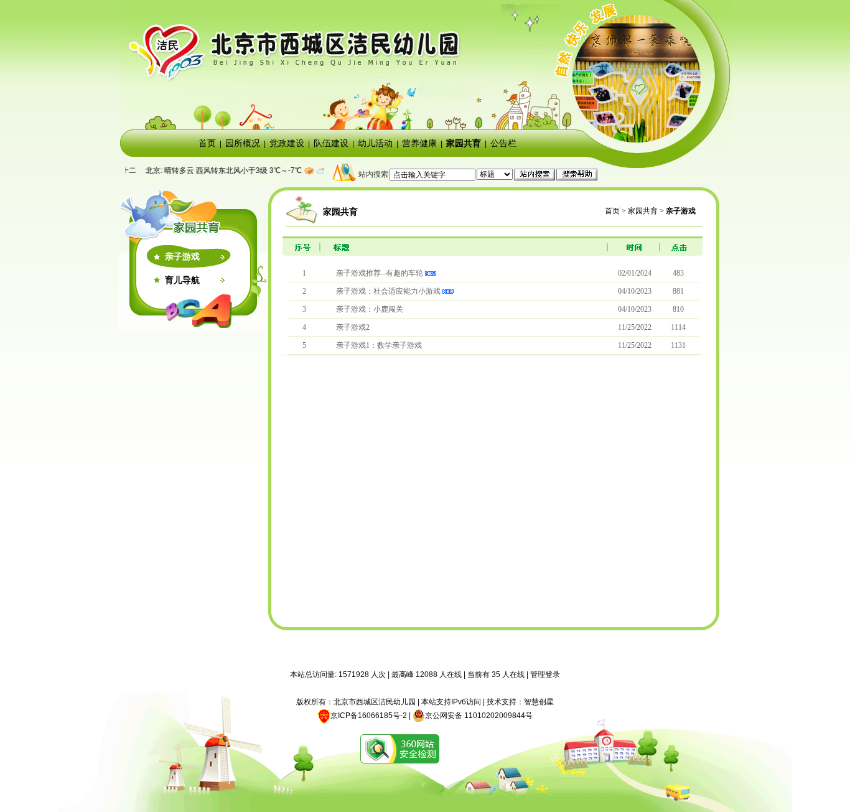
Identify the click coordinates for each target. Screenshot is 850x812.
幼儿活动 (375, 143)
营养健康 (419, 143)
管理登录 (545, 674)
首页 (207, 143)
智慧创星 (539, 702)
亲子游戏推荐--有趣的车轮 (379, 273)
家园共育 (463, 143)
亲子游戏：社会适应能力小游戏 (388, 291)
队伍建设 (331, 143)
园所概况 (242, 143)
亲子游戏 (182, 256)
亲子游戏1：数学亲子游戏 (379, 345)
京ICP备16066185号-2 (368, 715)
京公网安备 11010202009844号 (479, 715)
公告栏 (503, 143)
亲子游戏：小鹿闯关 (369, 309)
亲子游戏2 (353, 327)
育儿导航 (182, 280)
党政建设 (286, 143)
